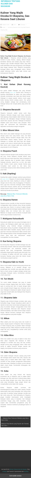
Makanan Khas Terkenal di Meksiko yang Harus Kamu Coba (15, 419)
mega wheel (5, 179)
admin (14, 24)
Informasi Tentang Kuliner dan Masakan (10, 3)
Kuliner (3, 27)
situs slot (12, 92)
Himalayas (4, 471)
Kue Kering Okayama (12, 27)
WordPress (26, 471)
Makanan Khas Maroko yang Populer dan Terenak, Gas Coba (15, 424)
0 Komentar (22, 24)
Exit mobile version (15, 476)
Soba (6, 30)
